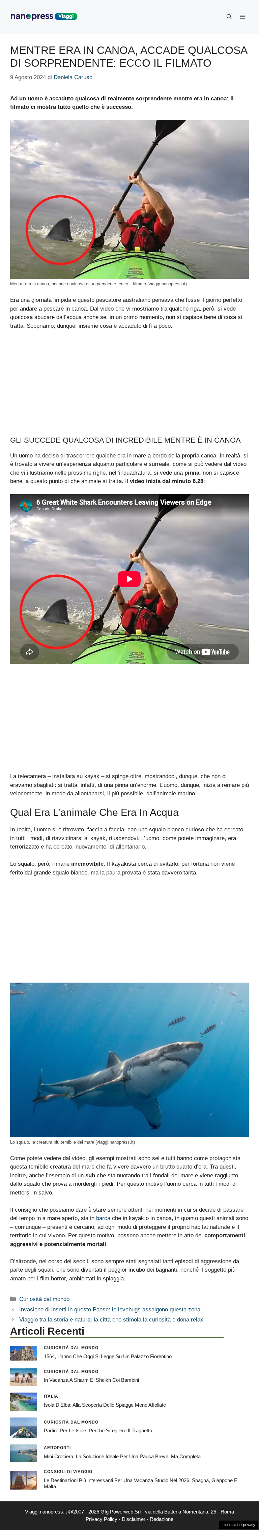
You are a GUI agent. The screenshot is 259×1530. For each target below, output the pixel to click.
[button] (229, 17)
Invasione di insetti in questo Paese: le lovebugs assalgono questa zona (109, 1309)
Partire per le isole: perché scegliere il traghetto (98, 1430)
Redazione (161, 1519)
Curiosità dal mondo (44, 1299)
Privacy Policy (101, 1519)
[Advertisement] (129, 386)
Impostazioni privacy (238, 1525)
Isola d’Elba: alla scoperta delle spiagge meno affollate (105, 1405)
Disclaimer (133, 1519)
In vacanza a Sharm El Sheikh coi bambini (91, 1380)
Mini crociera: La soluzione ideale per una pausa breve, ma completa (122, 1456)
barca (103, 1218)
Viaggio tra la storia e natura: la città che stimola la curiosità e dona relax (111, 1319)
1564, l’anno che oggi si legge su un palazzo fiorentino (108, 1356)
